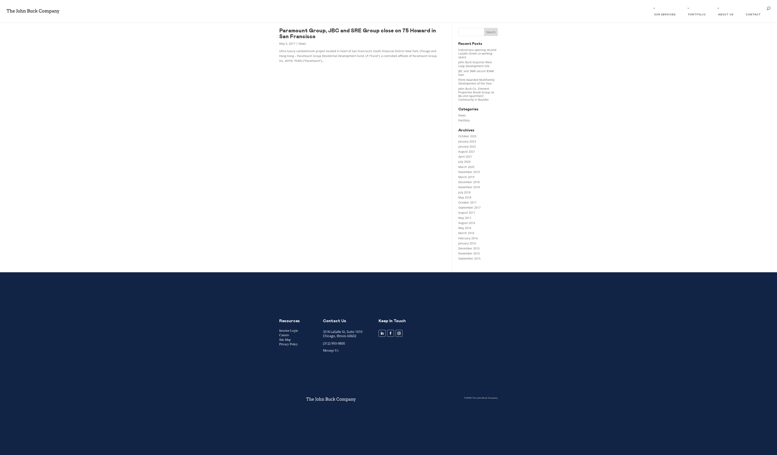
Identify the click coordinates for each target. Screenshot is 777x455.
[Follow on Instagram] (399, 333)
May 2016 (464, 228)
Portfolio (697, 14)
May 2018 (464, 197)
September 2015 (469, 258)
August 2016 (466, 223)
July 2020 (464, 162)
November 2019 (469, 172)
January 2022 (467, 146)
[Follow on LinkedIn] (382, 333)
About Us (725, 14)
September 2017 (469, 207)
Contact (753, 14)
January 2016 (467, 243)
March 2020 (466, 167)
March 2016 (466, 233)
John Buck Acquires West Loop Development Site (475, 64)
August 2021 (466, 151)
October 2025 (467, 136)
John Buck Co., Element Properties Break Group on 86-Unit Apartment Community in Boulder (476, 94)
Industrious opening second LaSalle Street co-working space (477, 53)
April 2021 (465, 156)
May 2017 (464, 218)
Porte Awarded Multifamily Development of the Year (476, 81)
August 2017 (466, 212)
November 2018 (469, 187)
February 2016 (468, 238)
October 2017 (467, 202)
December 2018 (469, 182)
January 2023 (467, 141)
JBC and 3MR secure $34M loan (476, 73)
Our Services (665, 14)
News (302, 43)
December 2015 (469, 248)
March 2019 (466, 177)
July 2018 (464, 192)
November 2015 (469, 253)
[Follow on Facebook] (390, 333)
